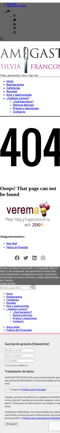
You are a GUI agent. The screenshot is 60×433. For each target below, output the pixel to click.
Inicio (9, 293)
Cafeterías (12, 299)
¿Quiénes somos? (17, 309)
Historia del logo (22, 315)
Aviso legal (11, 4)
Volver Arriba (7, 283)
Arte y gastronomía (17, 306)
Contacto (18, 321)
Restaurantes (14, 296)
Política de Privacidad (16, 6)
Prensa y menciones (25, 318)
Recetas (11, 303)
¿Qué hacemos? (22, 312)
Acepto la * (29, 389)
